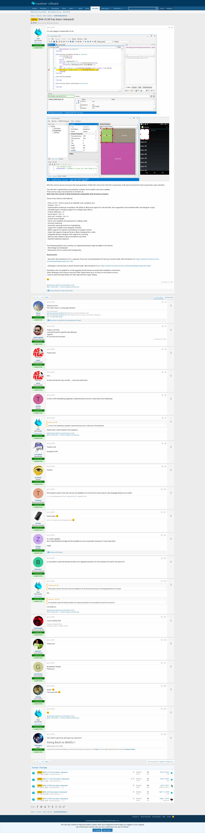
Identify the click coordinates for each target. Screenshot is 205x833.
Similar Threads (53, 23)
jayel (38, 360)
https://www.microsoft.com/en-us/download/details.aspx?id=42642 (126, 266)
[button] (44, 8)
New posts (105, 8)
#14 (165, 581)
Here (96, 749)
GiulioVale (38, 674)
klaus (38, 313)
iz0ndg (38, 697)
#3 (165, 326)
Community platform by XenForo (102, 820)
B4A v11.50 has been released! (56, 779)
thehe (38, 406)
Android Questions (54, 774)
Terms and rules (146, 817)
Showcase (55, 8)
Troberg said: (52, 585)
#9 (165, 466)
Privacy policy (156, 817)
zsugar (38, 546)
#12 (165, 535)
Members (117, 8)
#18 (165, 686)
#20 (165, 734)
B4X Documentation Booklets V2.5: (57, 315)
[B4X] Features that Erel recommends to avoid (60, 285)
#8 (165, 443)
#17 (165, 663)
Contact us (135, 817)
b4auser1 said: (52, 599)
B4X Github (66, 12)
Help (163, 817)
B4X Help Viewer (58, 317)
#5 (165, 372)
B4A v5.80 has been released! (55, 798)
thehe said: (51, 422)
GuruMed (38, 454)
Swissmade (38, 628)
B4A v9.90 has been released (55, 785)
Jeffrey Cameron (164, 787)
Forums (95, 8)
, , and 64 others (61, 291)
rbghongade (38, 337)
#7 (165, 418)
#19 (165, 709)
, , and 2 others (65, 320)
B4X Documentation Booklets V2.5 (57, 313)
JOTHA (38, 523)
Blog (87, 8)
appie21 (38, 651)
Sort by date (159, 297)
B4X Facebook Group (54, 12)
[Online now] (38, 36)
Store (64, 8)
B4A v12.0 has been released (55, 772)
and (56, 552)
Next (46, 297)
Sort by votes (169, 297)
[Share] (169, 27)
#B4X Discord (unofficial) (38, 12)
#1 (172, 27)
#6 (165, 395)
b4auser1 (38, 569)
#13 (165, 558)
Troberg (38, 500)
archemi (38, 477)
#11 (165, 512)
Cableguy (38, 745)
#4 (165, 349)
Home (34, 8)
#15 (165, 617)
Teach (80, 8)
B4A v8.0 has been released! (55, 792)
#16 (165, 640)
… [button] (39, 297)
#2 (165, 302)
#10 (165, 489)
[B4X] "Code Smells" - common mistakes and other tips (63, 287)
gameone (166, 800)
